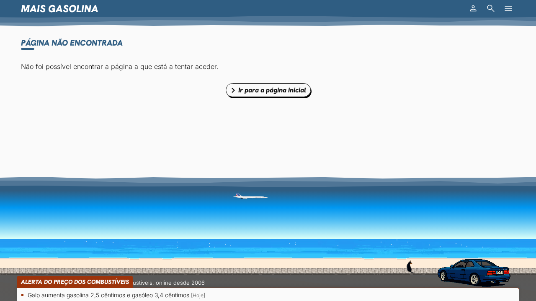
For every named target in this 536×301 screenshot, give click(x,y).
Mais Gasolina (59, 8)
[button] (473, 8)
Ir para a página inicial (272, 90)
